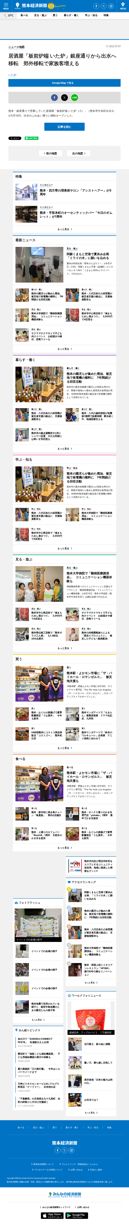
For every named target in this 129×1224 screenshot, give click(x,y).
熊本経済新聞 (31, 6)
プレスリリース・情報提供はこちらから (80, 1164)
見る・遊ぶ (40, 15)
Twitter (103, 6)
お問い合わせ (77, 1169)
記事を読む (64, 126)
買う (55, 15)
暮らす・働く (71, 15)
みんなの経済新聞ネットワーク (64, 1194)
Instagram (111, 6)
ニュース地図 (16, 47)
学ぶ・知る (91, 15)
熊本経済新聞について (43, 1164)
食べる (24, 15)
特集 (106, 15)
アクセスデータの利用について (48, 1169)
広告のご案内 (96, 1169)
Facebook (96, 6)
